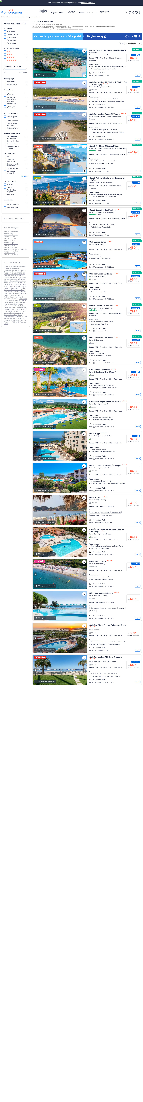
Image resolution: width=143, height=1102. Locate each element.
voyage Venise (61, 28)
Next (84, 63)
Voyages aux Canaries (11, 235)
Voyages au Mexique (10, 247)
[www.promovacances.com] (11, 11)
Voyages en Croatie (10, 238)
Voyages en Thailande (11, 254)
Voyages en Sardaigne (11, 251)
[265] (12, 54)
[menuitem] (43, 11)
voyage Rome (79, 28)
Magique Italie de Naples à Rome (14, 290)
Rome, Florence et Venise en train (14, 308)
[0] (136, 12)
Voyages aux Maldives (11, 244)
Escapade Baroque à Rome (16, 309)
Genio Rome (21, 306)
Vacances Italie (21, 17)
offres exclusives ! (88, 3)
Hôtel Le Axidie (20, 302)
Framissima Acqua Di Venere (17, 300)
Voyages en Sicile (9, 253)
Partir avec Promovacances (8, 17)
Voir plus (23, 176)
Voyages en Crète (9, 237)
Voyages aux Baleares (11, 231)
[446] (12, 57)
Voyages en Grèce (9, 240)
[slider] (4, 69)
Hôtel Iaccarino (8, 291)
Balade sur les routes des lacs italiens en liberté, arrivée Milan (15, 279)
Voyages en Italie (9, 242)
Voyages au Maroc (9, 245)
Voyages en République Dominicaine (15, 249)
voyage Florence (70, 28)
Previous (35, 63)
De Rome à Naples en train (12, 313)
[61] (12, 60)
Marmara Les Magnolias (15, 316)
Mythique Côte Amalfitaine (18, 281)
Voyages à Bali (8, 233)
